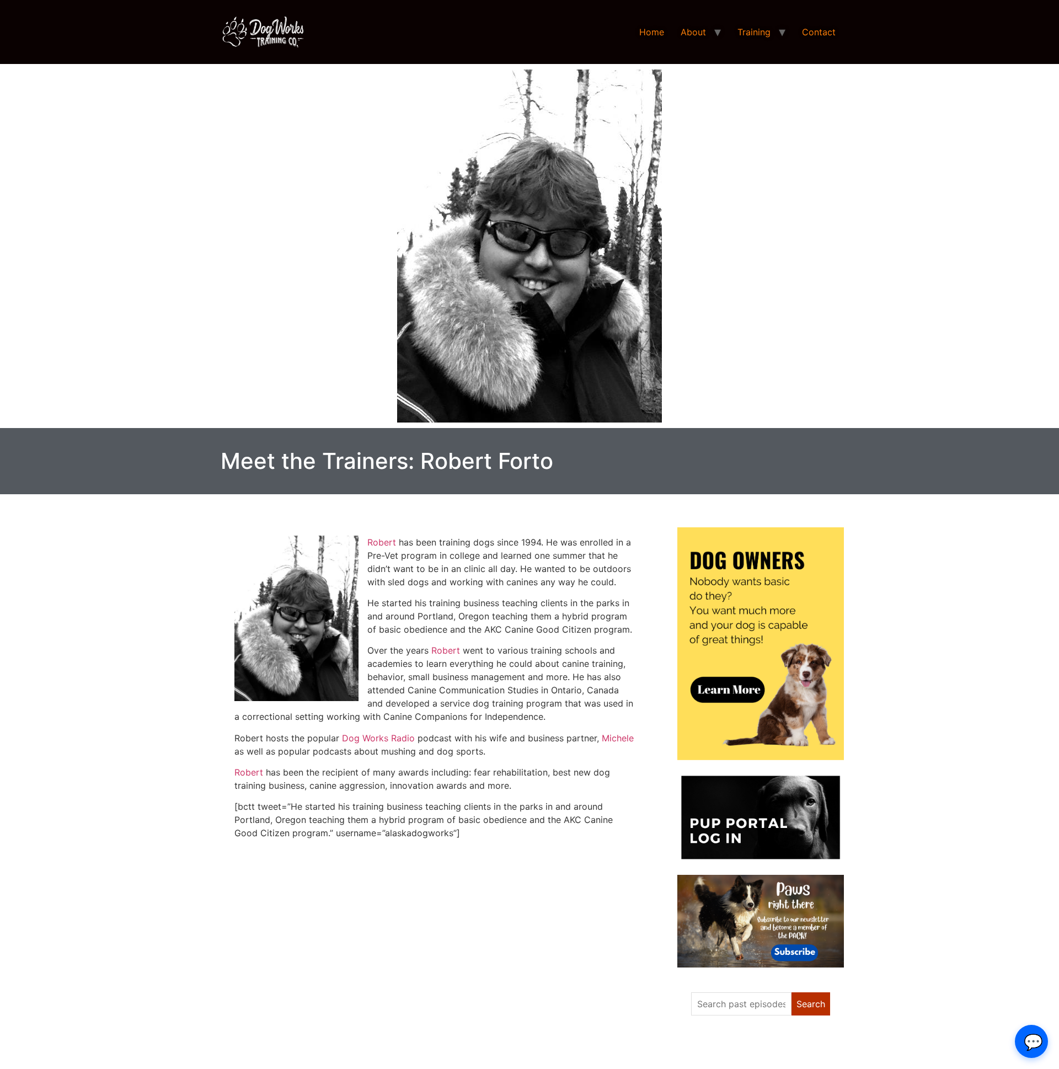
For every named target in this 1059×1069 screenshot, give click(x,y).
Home (651, 32)
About (693, 32)
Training (754, 32)
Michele (618, 738)
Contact (819, 32)
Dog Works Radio (378, 738)
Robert (381, 542)
